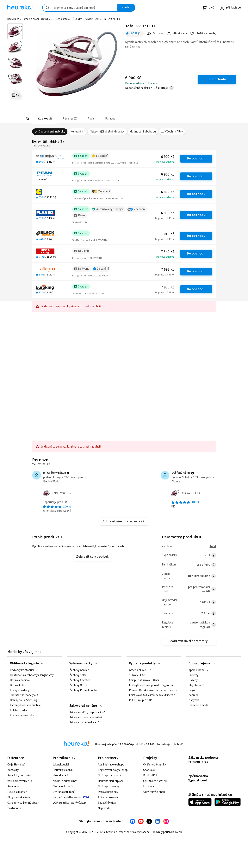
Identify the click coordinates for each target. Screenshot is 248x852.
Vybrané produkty (142, 663)
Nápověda (104, 808)
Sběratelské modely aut (24, 695)
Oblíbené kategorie (24, 663)
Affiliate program (108, 797)
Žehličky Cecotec (79, 680)
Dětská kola (17, 685)
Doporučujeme (199, 663)
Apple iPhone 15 (198, 670)
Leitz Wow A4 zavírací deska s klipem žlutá (154, 695)
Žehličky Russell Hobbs (83, 690)
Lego (192, 690)
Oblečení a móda (198, 705)
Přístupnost (14, 808)
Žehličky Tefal (92, 19)
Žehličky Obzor (78, 685)
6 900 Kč (167, 156)
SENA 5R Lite (137, 675)
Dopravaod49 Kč (164, 218)
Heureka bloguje (17, 792)
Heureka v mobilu (63, 770)
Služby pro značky (108, 786)
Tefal (213, 546)
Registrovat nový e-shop (113, 770)
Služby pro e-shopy (109, 775)
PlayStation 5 (196, 685)
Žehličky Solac (77, 675)
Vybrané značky (80, 663)
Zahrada (193, 695)
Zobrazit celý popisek (92, 556)
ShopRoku (149, 770)
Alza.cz (176, 482)
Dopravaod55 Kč (164, 274)
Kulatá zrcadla (18, 710)
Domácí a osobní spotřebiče (37, 19)
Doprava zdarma (165, 162)
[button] (44, 118)
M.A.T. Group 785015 (140, 700)
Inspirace (148, 786)
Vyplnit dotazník (198, 780)
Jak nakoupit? (61, 765)
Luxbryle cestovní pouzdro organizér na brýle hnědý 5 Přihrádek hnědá (154, 685)
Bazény (193, 680)
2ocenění (104, 191)
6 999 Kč (167, 192)
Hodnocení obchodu (143, 132)
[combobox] (80, 8)
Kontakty (13, 770)
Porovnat (158, 33)
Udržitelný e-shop (154, 792)
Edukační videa (107, 803)
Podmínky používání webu (166, 832)
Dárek (81, 215)
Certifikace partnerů (155, 781)
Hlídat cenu (179, 33)
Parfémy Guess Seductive (25, 705)
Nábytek (194, 700)
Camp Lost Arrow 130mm (144, 680)
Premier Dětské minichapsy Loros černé (153, 690)
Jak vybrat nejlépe (83, 705)
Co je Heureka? (16, 765)
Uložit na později (206, 33)
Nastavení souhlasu (64, 786)
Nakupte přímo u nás (65, 781)
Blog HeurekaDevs (18, 797)
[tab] (44, 118)
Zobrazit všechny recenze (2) (124, 521)
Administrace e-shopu (111, 765)
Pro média (13, 786)
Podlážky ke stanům (22, 670)
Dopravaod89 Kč (164, 292)
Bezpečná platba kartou (67, 797)
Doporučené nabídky (51, 132)
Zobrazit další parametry (189, 641)
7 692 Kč (167, 269)
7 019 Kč (167, 234)
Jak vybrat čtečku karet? (84, 723)
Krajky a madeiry (19, 690)
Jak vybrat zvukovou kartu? (85, 718)
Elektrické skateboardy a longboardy (32, 675)
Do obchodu (196, 158)
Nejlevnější (77, 132)
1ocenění (102, 156)
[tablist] (104, 118)
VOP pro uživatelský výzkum (69, 803)
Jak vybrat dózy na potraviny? (87, 712)
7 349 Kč (167, 252)
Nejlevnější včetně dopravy (107, 132)
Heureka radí (60, 775)
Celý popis (132, 47)
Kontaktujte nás (198, 762)
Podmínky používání (19, 775)
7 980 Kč (167, 287)
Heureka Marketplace (111, 781)
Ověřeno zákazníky (154, 765)
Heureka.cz (13, 19)
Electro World (51, 482)
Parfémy (193, 675)
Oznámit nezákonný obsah (23, 803)
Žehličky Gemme (79, 670)
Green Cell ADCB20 (140, 670)
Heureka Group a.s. (106, 832)
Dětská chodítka (20, 680)
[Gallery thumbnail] (15, 31)
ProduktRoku (151, 775)
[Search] (27, 118)
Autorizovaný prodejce (110, 209)
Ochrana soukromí (63, 792)
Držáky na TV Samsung (23, 700)
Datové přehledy (108, 792)
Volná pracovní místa (19, 781)
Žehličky (77, 19)
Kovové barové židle (22, 715)
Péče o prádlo (62, 19)
